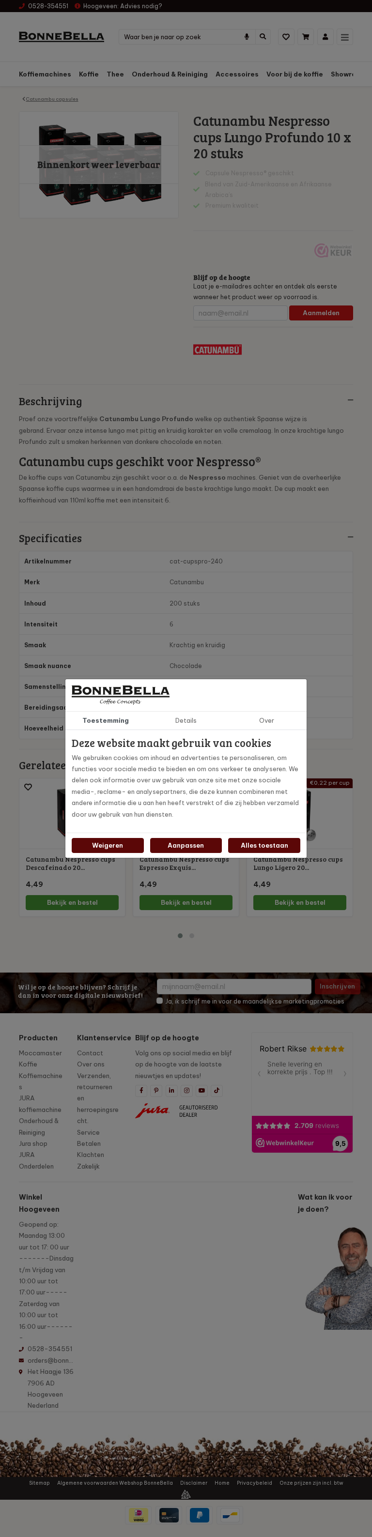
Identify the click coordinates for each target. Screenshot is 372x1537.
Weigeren (107, 845)
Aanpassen (186, 845)
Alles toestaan (264, 845)
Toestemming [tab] (105, 720)
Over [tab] (266, 720)
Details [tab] (186, 720)
